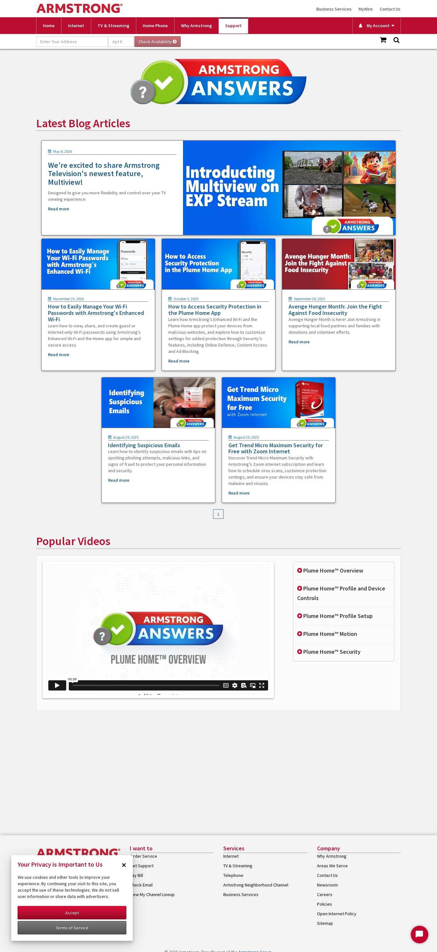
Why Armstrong (196, 25)
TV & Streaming (113, 25)
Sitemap (325, 923)
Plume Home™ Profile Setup (337, 616)
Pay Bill (136, 875)
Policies (324, 904)
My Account (377, 25)
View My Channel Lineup (152, 894)
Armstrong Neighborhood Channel (255, 885)
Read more (58, 209)
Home (48, 25)
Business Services (334, 9)
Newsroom (327, 885)
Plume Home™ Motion (329, 633)
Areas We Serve (332, 866)
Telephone (233, 875)
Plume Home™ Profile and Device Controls (341, 593)
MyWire (366, 9)
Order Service (143, 856)
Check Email (141, 885)
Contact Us (390, 9)
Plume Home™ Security (331, 651)
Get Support (142, 866)
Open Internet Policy (336, 914)
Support (233, 25)
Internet (76, 25)
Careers (324, 894)
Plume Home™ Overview (332, 570)
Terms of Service (72, 928)
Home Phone (155, 25)
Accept (72, 913)
